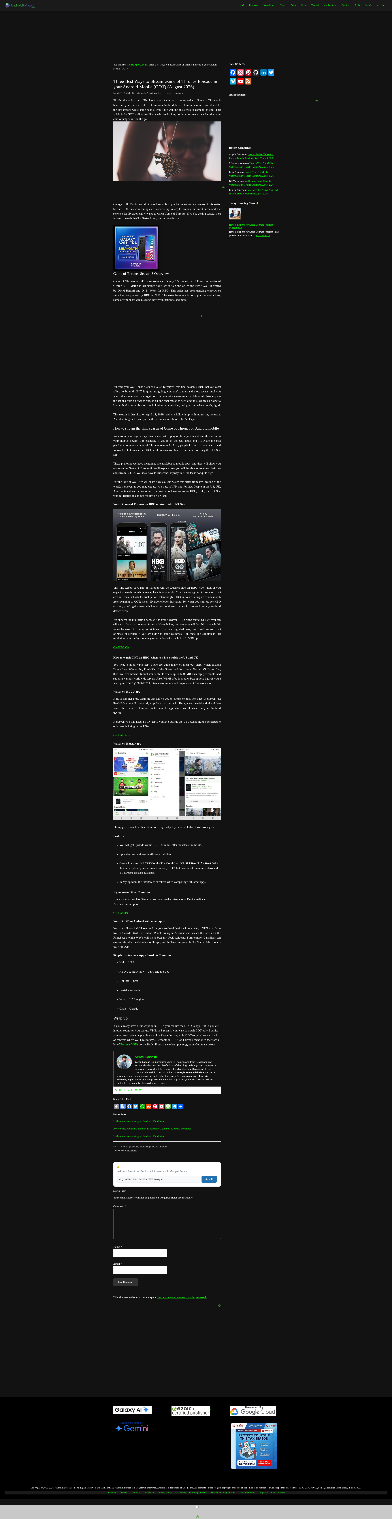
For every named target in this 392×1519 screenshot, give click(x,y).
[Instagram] (128, 1090)
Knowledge (145, 1146)
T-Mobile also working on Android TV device (138, 1121)
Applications (132, 1146)
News (155, 1146)
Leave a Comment (174, 93)
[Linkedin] (132, 1090)
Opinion (163, 1146)
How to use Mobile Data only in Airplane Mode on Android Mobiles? (152, 1128)
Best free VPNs (129, 1044)
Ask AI (209, 1179)
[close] (197, 1507)
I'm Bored (132, 1150)
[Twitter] (116, 1090)
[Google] (136, 1090)
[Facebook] (124, 1090)
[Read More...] (262, 235)
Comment (119, 1206)
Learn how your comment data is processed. (182, 1297)
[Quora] (120, 1090)
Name (117, 1246)
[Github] (140, 1090)
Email (117, 1263)
